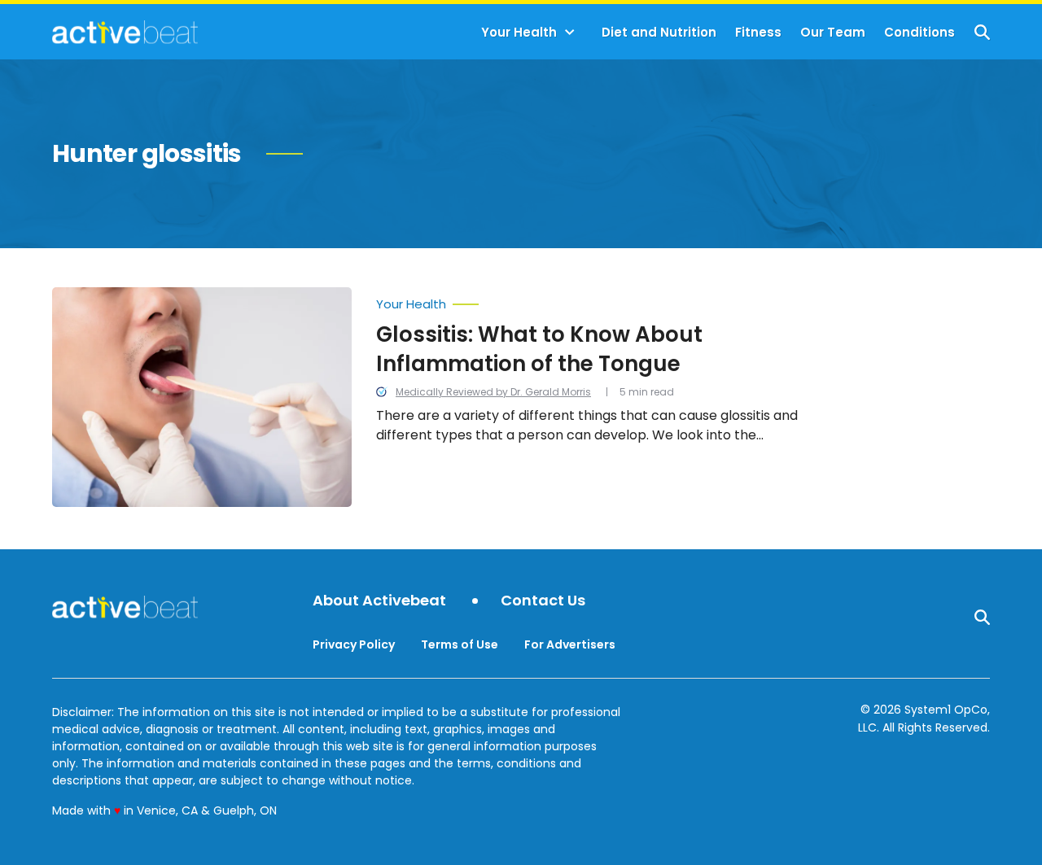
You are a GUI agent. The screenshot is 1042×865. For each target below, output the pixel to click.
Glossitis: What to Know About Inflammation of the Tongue (539, 349)
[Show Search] (982, 32)
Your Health (519, 32)
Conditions (919, 32)
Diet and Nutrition (659, 32)
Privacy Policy (354, 644)
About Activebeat (379, 600)
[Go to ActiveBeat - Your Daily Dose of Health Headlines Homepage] (125, 31)
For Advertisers (569, 644)
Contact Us (543, 600)
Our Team (832, 32)
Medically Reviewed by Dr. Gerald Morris (493, 392)
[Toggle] (570, 32)
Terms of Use (459, 644)
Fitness (758, 32)
